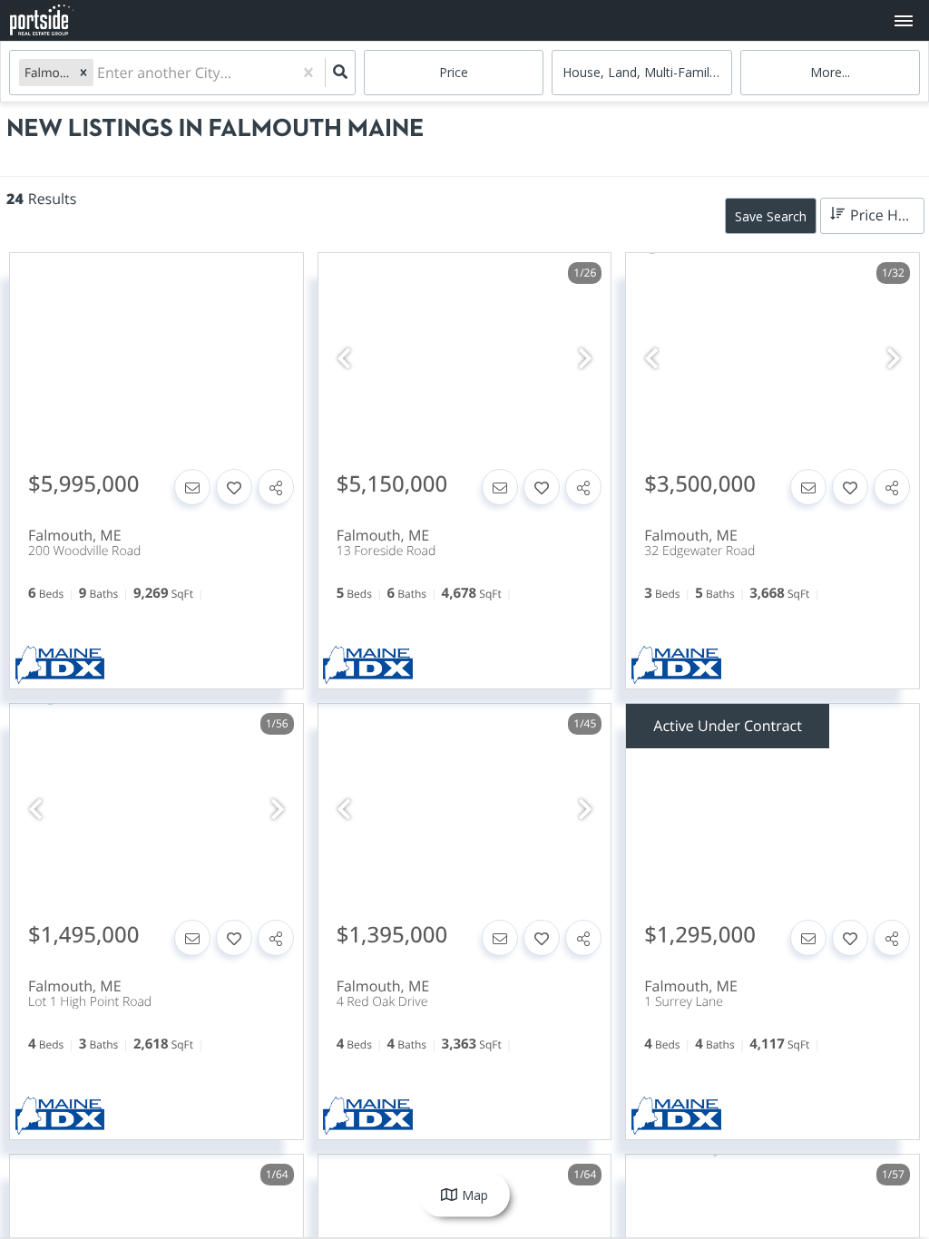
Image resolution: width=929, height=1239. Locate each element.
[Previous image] (343, 358)
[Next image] (585, 358)
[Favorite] (234, 487)
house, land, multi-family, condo (646, 72)
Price (453, 72)
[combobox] (99, 73)
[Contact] (192, 487)
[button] (83, 72)
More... (830, 72)
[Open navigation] (903, 21)
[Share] (276, 487)
